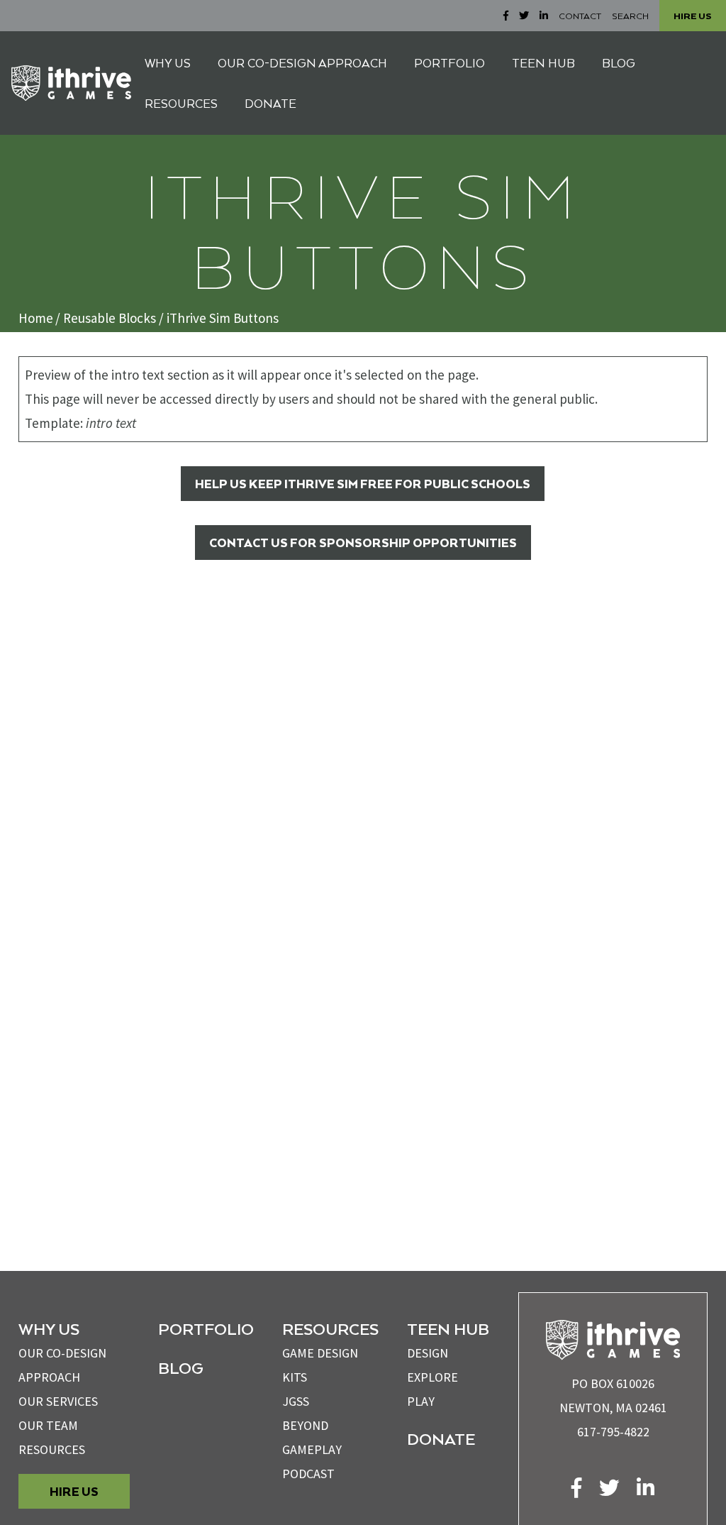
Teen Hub (448, 1328)
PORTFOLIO (449, 63)
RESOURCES (181, 103)
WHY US (168, 63)
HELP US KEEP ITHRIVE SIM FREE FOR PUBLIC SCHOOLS (362, 483)
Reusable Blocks (109, 317)
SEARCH (630, 16)
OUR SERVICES (58, 1401)
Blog (180, 1367)
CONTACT (580, 16)
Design (427, 1353)
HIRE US (693, 15)
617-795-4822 (613, 1432)
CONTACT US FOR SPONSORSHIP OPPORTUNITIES (363, 542)
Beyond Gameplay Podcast (312, 1449)
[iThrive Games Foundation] (71, 83)
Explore (432, 1377)
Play (421, 1401)
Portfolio (206, 1328)
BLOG (618, 63)
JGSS (295, 1401)
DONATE (270, 103)
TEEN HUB (543, 63)
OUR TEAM (48, 1425)
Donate (441, 1438)
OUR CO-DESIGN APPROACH (302, 63)
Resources (51, 1449)
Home (35, 317)
